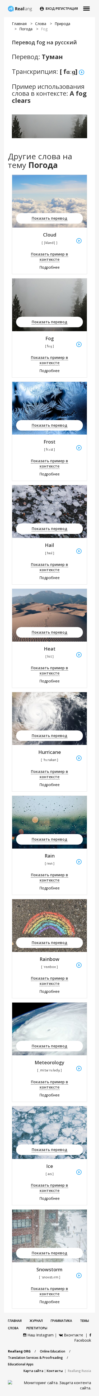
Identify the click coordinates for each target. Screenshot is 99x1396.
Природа (62, 23)
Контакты (55, 1371)
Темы (84, 1320)
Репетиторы (36, 1328)
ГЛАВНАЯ (15, 1320)
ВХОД (50, 8)
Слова (40, 23)
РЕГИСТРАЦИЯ (67, 8)
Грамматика (61, 1320)
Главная (19, 23)
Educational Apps (21, 1364)
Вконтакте (73, 1334)
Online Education (52, 1351)
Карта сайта (33, 1371)
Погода (25, 28)
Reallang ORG (19, 1351)
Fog (44, 28)
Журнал (36, 1320)
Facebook (82, 1340)
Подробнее (49, 267)
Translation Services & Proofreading (35, 1357)
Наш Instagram (40, 1334)
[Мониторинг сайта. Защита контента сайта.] (49, 1385)
